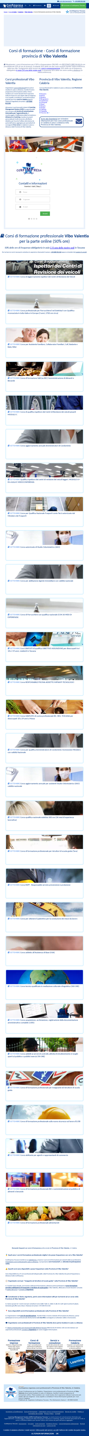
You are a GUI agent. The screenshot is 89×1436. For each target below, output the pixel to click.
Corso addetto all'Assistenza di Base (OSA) (32, 953)
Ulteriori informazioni (42, 1434)
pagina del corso (12, 1290)
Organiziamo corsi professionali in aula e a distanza (21, 1262)
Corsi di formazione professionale (69, 1424)
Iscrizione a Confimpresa (14, 1412)
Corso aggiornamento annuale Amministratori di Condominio (40, 446)
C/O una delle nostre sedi (62, 248)
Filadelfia (44, 111)
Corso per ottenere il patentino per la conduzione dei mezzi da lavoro (43, 919)
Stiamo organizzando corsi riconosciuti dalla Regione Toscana (27, 1328)
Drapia (43, 108)
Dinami (43, 106)
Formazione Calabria (75, 1341)
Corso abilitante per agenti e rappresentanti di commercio (39, 1155)
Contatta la (26, 1290)
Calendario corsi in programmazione (51, 1412)
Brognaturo (44, 99)
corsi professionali (20, 88)
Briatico (43, 97)
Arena (43, 95)
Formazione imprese (14, 1341)
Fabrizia (43, 109)
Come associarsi (40, 1424)
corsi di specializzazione (28, 1316)
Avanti (45, 214)
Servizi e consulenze (55, 1341)
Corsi (13, 12)
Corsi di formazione (34, 1341)
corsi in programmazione (50, 68)
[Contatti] (45, 5)
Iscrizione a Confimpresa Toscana (74, 5)
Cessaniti (44, 102)
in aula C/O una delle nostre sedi (28, 70)
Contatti (57, 1413)
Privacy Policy (49, 1413)
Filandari (44, 113)
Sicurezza (38, 5)
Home (5, 12)
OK (57, 1434)
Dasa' (43, 104)
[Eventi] (26, 5)
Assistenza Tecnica (52, 1424)
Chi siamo (31, 1424)
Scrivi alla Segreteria (65, 1)
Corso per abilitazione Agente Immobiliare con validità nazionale (41, 581)
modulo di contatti (81, 252)
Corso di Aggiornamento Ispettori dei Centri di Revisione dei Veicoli (42, 277)
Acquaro (43, 94)
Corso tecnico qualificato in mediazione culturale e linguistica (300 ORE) (44, 986)
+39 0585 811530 (56, 252)
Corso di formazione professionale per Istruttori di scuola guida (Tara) (43, 851)
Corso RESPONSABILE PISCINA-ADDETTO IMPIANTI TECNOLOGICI (42, 682)
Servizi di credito (70, 1412)
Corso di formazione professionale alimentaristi (34, 1223)
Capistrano (44, 101)
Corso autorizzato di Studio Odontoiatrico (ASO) (35, 547)
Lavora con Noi (51, 1425)
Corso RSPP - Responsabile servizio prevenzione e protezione (40, 885)
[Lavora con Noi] (30, 5)
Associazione (22, 1424)
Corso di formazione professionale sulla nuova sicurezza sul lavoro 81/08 (45, 1122)
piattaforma (33, 1260)
